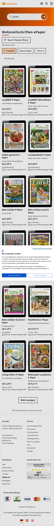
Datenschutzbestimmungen (42, 248)
